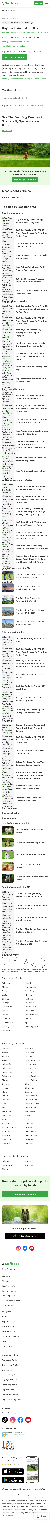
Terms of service (9, 1291)
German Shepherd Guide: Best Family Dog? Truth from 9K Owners (30, 728)
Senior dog (7, 130)
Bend (45, 32)
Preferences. (8, 1516)
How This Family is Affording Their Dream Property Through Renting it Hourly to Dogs (31, 511)
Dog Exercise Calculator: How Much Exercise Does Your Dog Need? (30, 356)
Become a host (9, 1331)
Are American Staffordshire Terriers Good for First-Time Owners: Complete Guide (29, 775)
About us (6, 1281)
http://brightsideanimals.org (15, 41)
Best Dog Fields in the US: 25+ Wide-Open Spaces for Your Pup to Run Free (31, 233)
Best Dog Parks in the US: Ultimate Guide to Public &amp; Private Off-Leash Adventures (31, 664)
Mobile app (7, 1346)
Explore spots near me (25, 179)
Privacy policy (8, 1296)
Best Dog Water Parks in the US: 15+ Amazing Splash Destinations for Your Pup (32, 309)
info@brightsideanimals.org (15, 46)
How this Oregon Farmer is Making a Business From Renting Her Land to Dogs (31, 535)
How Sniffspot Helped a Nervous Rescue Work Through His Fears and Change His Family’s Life (32, 559)
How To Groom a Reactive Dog (30, 471)
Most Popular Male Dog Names (31, 842)
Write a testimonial (14, 57)
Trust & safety (8, 1286)
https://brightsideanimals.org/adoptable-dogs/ (24, 78)
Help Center (7, 1305)
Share (43, 1516)
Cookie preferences (11, 1301)
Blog (4, 1341)
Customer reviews (10, 1336)
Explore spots (8, 1321)
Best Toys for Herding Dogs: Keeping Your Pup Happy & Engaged (29, 333)
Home (5, 1316)
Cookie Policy (27, 1510)
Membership (8, 1326)
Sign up (38, 3)
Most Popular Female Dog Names (32, 854)
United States (15, 32)
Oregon (33, 32)
